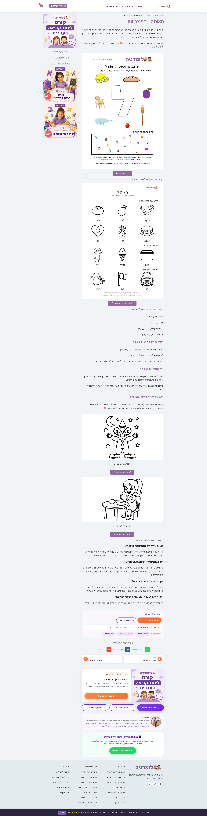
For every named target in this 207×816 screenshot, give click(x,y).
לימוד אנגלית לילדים (116, 792)
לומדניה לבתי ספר (61, 782)
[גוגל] (149, 784)
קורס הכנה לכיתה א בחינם (150, 707)
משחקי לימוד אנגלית (60, 57)
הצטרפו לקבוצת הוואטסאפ (122, 750)
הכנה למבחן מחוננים (116, 771)
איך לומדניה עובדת (60, 777)
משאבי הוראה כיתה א (148, 15)
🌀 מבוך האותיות (109, 634)
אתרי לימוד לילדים (89, 771)
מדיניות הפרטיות (72, 813)
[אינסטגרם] (155, 784)
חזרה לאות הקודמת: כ (126, 620)
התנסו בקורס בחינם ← (106, 696)
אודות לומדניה (62, 771)
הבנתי (62, 813)
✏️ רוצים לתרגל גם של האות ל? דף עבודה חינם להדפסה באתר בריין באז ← (133, 627)
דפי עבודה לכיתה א (122, 707)
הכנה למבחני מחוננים (132, 6)
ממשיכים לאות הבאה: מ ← (149, 620)
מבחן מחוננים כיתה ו (116, 777)
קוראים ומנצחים (118, 787)
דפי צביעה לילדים (60, 52)
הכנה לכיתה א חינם (88, 777)
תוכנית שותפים (62, 787)
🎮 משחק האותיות (142, 634)
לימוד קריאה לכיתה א (116, 782)
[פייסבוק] (160, 784)
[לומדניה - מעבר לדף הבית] (147, 768)
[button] (140, 649)
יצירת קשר (64, 792)
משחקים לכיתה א (95, 707)
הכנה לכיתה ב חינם (88, 782)
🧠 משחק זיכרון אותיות (125, 634)
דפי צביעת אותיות (89, 792)
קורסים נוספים (111, 6)
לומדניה (161, 15)
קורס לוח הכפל (118, 797)
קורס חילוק (120, 802)
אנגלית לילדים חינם (88, 797)
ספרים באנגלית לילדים (60, 63)
